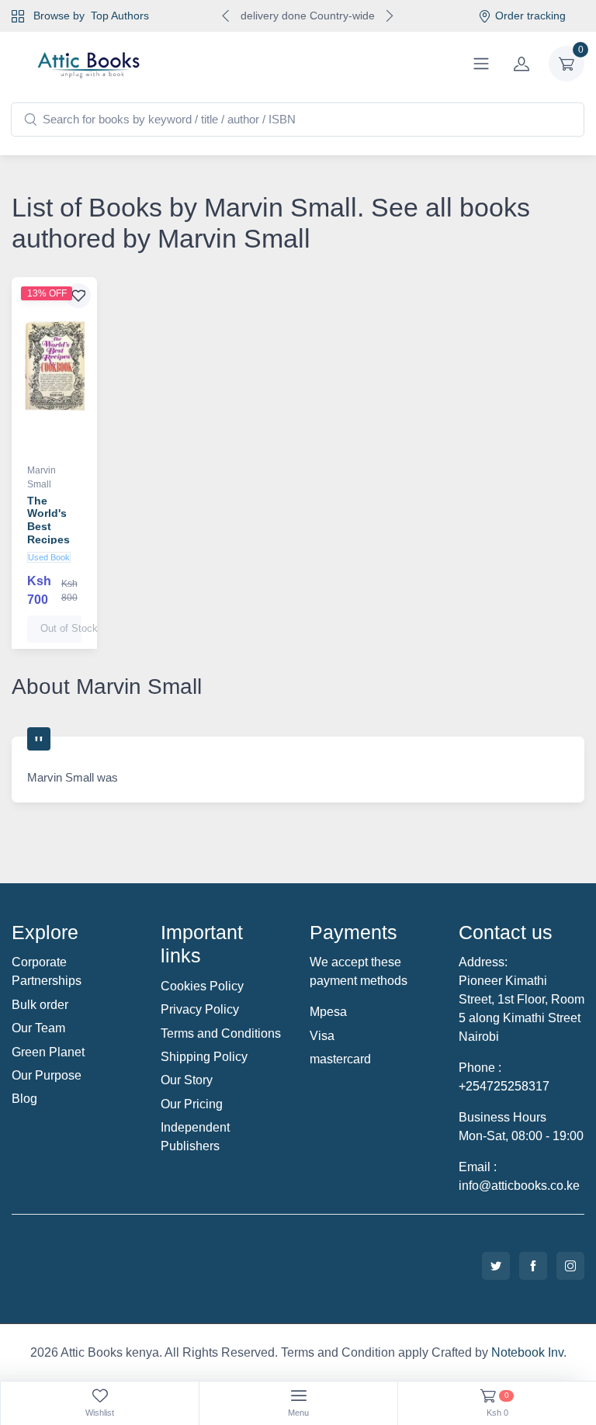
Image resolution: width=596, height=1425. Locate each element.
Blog (24, 1098)
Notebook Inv (527, 1352)
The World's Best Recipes (48, 520)
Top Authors (120, 15)
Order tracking (530, 15)
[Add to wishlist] (78, 295)
